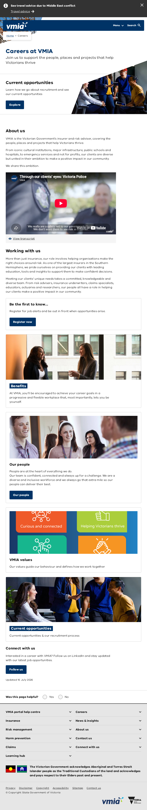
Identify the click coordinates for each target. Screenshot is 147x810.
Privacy (10, 788)
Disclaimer (26, 788)
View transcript (24, 239)
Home (10, 35)
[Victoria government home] (134, 800)
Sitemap (77, 788)
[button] (23, 322)
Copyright (42, 788)
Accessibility (61, 788)
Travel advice (20, 11)
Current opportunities (31, 628)
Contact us (94, 788)
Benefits (18, 386)
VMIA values (21, 559)
